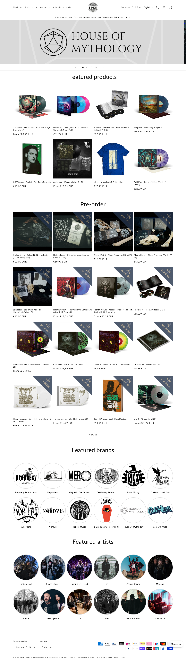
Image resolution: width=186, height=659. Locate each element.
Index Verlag (133, 492)
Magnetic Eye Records (79, 492)
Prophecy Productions (26, 492)
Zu (79, 618)
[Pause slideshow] (110, 67)
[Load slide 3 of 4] (91, 67)
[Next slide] (103, 67)
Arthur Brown (133, 584)
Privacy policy (52, 657)
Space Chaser (52, 584)
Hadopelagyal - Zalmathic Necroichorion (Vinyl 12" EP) (71, 256)
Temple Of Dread (79, 584)
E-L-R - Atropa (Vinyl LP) (145, 419)
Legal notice (82, 657)
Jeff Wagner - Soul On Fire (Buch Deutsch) (32, 182)
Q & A (123, 657)
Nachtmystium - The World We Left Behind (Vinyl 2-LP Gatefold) (72, 311)
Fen (106, 584)
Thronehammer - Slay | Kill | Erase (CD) (70, 419)
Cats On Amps (160, 527)
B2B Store (101, 657)
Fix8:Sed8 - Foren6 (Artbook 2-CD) (150, 310)
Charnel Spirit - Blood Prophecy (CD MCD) (113, 255)
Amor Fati (26, 527)
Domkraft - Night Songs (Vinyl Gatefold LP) (31, 365)
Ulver (106, 618)
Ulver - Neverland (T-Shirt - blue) (108, 182)
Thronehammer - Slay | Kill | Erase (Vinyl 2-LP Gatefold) (32, 420)
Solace (26, 618)
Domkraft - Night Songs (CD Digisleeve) (112, 364)
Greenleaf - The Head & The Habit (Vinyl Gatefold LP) (31, 128)
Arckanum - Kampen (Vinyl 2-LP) (68, 182)
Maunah (160, 584)
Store (92, 657)
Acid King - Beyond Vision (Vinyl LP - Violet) (150, 183)
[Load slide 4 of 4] (96, 67)
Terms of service (68, 657)
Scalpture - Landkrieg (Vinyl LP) (148, 127)
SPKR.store (24, 657)
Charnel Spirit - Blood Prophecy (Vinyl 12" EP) (153, 256)
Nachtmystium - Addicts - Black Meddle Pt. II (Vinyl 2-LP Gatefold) (113, 311)
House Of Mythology (133, 527)
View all (93, 434)
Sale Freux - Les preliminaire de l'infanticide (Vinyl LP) (27, 311)
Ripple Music (79, 527)
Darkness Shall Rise (160, 492)
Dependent (52, 492)
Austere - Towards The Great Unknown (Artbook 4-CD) (111, 128)
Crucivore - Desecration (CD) (147, 364)
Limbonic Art (26, 584)
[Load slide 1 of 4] (83, 67)
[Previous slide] (76, 67)
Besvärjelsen (53, 618)
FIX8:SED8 (160, 618)
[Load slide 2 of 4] (87, 67)
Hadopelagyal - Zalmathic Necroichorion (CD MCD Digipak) (31, 256)
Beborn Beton (133, 618)
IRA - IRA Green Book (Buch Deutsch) (110, 419)
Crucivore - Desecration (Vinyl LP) (68, 364)
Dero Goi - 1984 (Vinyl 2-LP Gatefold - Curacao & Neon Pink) (71, 128)
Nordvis (53, 527)
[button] (17, 7)
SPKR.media (113, 657)
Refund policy (38, 657)
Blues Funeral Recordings (106, 527)
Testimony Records (106, 492)
